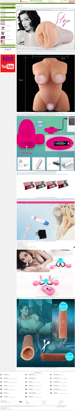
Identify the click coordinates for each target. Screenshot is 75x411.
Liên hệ (33, 3)
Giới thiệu (4, 3)
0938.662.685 (55, 112)
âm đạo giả (20, 53)
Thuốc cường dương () (3, 13)
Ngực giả (7, 3)
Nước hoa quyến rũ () (3, 15)
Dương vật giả (17, 3)
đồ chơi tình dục (48, 199)
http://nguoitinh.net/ (41, 296)
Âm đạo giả (14, 3)
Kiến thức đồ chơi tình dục (61, 402)
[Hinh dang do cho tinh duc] (3, 37)
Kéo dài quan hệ (24, 3)
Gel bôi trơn (28, 3)
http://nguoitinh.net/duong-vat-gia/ (41, 197)
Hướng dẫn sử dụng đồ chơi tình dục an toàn (9, 39)
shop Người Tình (24, 53)
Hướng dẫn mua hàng (27, 402)
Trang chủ (1, 3)
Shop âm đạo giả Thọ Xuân (20, 172)
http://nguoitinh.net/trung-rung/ (41, 171)
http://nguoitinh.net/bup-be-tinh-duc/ (42, 112)
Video (31, 3)
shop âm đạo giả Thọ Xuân (22, 114)
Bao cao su (21, 3)
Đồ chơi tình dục (10, 3)
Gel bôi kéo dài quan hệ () (3, 14)
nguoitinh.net (60, 198)
